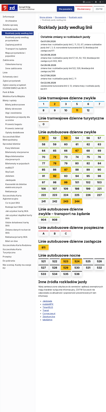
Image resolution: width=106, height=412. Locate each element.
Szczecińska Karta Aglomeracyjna (12, 197)
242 (54, 201)
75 (88, 157)
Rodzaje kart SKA (14, 207)
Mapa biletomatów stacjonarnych (14, 158)
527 (43, 267)
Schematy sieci (10, 76)
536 (77, 274)
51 (45, 138)
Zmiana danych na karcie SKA (18, 231)
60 (66, 144)
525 (88, 261)
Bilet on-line (11, 241)
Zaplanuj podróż (13, 44)
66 (65, 150)
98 (54, 182)
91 (43, 176)
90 (99, 169)
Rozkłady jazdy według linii (19, 33)
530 (77, 267)
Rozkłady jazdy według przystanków (17, 39)
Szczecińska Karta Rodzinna (17, 245)
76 (99, 157)
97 (43, 182)
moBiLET (9, 167)
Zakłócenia (8, 60)
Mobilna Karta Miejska (14, 96)
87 (67, 169)
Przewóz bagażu (13, 124)
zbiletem (9, 176)
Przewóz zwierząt (14, 128)
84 (99, 163)
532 (99, 267)
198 (77, 188)
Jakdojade (10, 180)
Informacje (8, 16)
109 (66, 188)
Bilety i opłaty (10, 100)
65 (54, 150)
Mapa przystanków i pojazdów (15, 54)
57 (99, 138)
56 (88, 138)
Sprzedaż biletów (11, 144)
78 (56, 163)
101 (77, 182)
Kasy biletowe (12, 148)
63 (99, 144)
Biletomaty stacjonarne (17, 152)
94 (77, 176)
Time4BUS (48, 307)
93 (65, 176)
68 (88, 150)
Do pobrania (9, 260)
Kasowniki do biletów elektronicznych (16, 186)
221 (99, 188)
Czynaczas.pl (49, 313)
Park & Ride (8, 92)
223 (54, 195)
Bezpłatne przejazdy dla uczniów (17, 118)
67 (78, 150)
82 (88, 163)
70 (43, 157)
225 (77, 195)
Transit (46, 310)
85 (43, 169)
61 (77, 144)
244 (78, 201)
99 (67, 182)
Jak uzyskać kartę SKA (16, 211)
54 (77, 138)
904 (43, 219)
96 (99, 176)
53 (67, 138)
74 (77, 157)
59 (54, 144)
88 (77, 169)
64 (43, 150)
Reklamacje (11, 191)
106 (43, 188)
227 (99, 195)
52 (54, 138)
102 (88, 182)
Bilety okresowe (13, 108)
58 (43, 144)
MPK (48, 304)
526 (99, 261)
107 (54, 188)
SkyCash (9, 172)
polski (88, 2)
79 (65, 163)
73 (65, 157)
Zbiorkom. (49, 316)
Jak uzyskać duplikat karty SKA (18, 217)
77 (43, 163)
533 (43, 274)
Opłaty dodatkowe (14, 132)
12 (88, 110)
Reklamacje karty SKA (16, 237)
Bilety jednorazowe (15, 104)
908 (54, 219)
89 (88, 169)
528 (54, 267)
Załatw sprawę (10, 25)
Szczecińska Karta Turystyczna (12, 251)
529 (67, 267)
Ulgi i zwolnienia (13, 113)
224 (65, 195)
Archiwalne (11, 21)
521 (43, 261)
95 (88, 176)
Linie (5, 72)
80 (77, 163)
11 (79, 110)
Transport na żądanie (16, 48)
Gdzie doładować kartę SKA (17, 224)
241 (43, 201)
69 (99, 150)
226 (88, 195)
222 (43, 195)
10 (65, 110)
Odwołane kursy (13, 64)
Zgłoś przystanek (12, 81)
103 (99, 182)
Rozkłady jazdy (10, 29)
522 (54, 261)
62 (88, 144)
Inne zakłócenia (13, 68)
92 (56, 176)
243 (67, 201)
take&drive (47, 319)
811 (43, 247)
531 (88, 267)
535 (65, 274)
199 (88, 188)
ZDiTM (99, 9)
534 (54, 274)
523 (67, 261)
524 (78, 261)
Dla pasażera (65, 9)
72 (56, 157)
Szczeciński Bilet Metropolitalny (11, 138)
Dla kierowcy (83, 9)
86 (54, 169)
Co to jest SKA (12, 203)
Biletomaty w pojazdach (17, 163)
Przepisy (7, 256)
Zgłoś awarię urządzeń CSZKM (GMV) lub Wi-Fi (14, 86)
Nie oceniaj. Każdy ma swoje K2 (17, 266)
